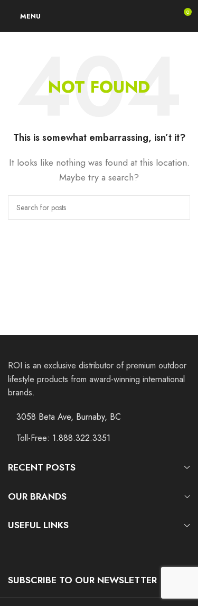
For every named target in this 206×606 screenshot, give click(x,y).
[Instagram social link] (27, 550)
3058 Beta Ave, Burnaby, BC (68, 417)
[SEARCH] (178, 207)
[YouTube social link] (41, 550)
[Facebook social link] (14, 550)
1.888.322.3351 (81, 438)
